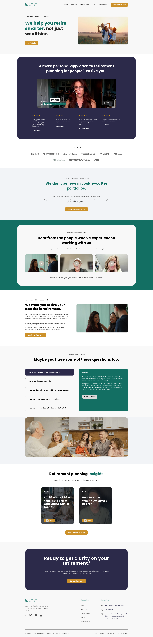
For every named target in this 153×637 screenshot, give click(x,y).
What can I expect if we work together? (45, 372)
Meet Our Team (34, 335)
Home (66, 5)
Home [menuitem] (83, 606)
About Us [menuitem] (84, 610)
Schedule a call (76, 581)
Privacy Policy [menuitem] (110, 633)
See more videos (75, 532)
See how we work (75, 209)
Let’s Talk (32, 43)
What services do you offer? (40, 381)
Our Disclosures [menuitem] (122, 633)
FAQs (93, 5)
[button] (76, 93)
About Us (74, 5)
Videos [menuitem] (83, 625)
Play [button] (51, 520)
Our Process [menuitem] (85, 613)
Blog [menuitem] (82, 628)
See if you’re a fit (119, 5)
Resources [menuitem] (84, 621)
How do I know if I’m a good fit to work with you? (49, 390)
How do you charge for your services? (44, 399)
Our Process (84, 5)
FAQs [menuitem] (83, 617)
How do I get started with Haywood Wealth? (47, 408)
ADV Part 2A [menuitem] (99, 633)
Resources (102, 5)
